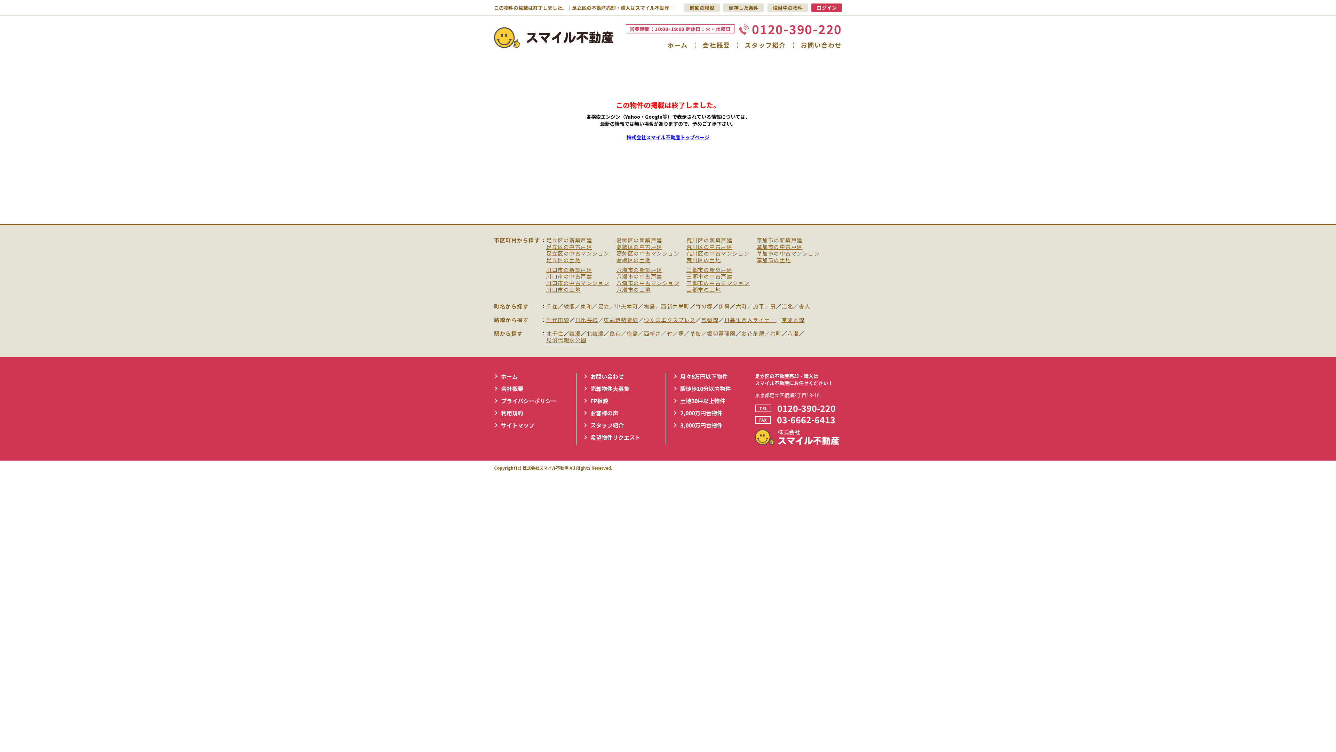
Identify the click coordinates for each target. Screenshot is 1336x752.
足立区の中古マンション (578, 253)
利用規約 (512, 413)
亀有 (615, 333)
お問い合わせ (821, 44)
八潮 (793, 333)
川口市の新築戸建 (569, 270)
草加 (695, 333)
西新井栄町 (675, 306)
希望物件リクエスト (615, 437)
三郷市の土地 (703, 290)
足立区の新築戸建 (569, 240)
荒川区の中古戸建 (709, 247)
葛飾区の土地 (634, 260)
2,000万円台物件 (701, 413)
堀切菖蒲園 (721, 333)
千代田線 (557, 320)
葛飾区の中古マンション (648, 253)
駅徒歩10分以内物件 (705, 388)
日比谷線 (586, 320)
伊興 (724, 306)
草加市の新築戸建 (780, 240)
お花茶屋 (752, 333)
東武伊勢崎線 (621, 320)
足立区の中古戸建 (569, 247)
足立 (604, 306)
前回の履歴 (702, 7)
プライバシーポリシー (529, 401)
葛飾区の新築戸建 (639, 240)
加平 (758, 306)
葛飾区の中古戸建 (639, 247)
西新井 (652, 333)
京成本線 (793, 320)
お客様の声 (604, 413)
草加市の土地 (774, 260)
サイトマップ (517, 425)
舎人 (804, 306)
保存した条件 (744, 7)
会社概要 (716, 44)
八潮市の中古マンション (648, 283)
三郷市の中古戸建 (709, 276)
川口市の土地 (563, 290)
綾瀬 (569, 306)
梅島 (649, 306)
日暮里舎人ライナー (750, 320)
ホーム (678, 44)
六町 (741, 306)
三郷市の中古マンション (718, 283)
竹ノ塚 (675, 333)
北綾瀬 (595, 333)
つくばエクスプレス (670, 320)
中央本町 (626, 306)
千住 (552, 306)
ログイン (827, 7)
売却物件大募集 (609, 388)
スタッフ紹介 (765, 44)
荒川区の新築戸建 (709, 240)
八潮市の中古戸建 (639, 276)
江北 (787, 306)
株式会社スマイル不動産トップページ (668, 137)
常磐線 (710, 320)
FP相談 (599, 401)
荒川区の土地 (703, 260)
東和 (586, 306)
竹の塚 (704, 306)
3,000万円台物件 (701, 425)
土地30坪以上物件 (702, 401)
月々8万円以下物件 (704, 376)
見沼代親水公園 (566, 340)
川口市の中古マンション (578, 283)
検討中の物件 (788, 7)
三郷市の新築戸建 (709, 270)
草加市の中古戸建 (780, 247)
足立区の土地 (563, 260)
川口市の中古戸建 (569, 276)
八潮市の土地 (634, 290)
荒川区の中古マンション (718, 253)
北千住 (555, 333)
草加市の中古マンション (788, 253)
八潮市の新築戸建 (639, 270)
